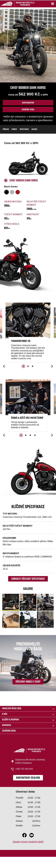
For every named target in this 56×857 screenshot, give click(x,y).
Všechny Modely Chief (28, 681)
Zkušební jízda (28, 109)
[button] (4, 366)
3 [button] (32, 366)
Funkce (14, 129)
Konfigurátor (28, 103)
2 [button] (28, 366)
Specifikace (24, 129)
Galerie (34, 129)
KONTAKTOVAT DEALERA (28, 778)
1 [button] (23, 366)
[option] (28, 333)
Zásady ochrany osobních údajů (28, 842)
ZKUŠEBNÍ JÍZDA (9, 731)
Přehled (6, 129)
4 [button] (35, 435)
